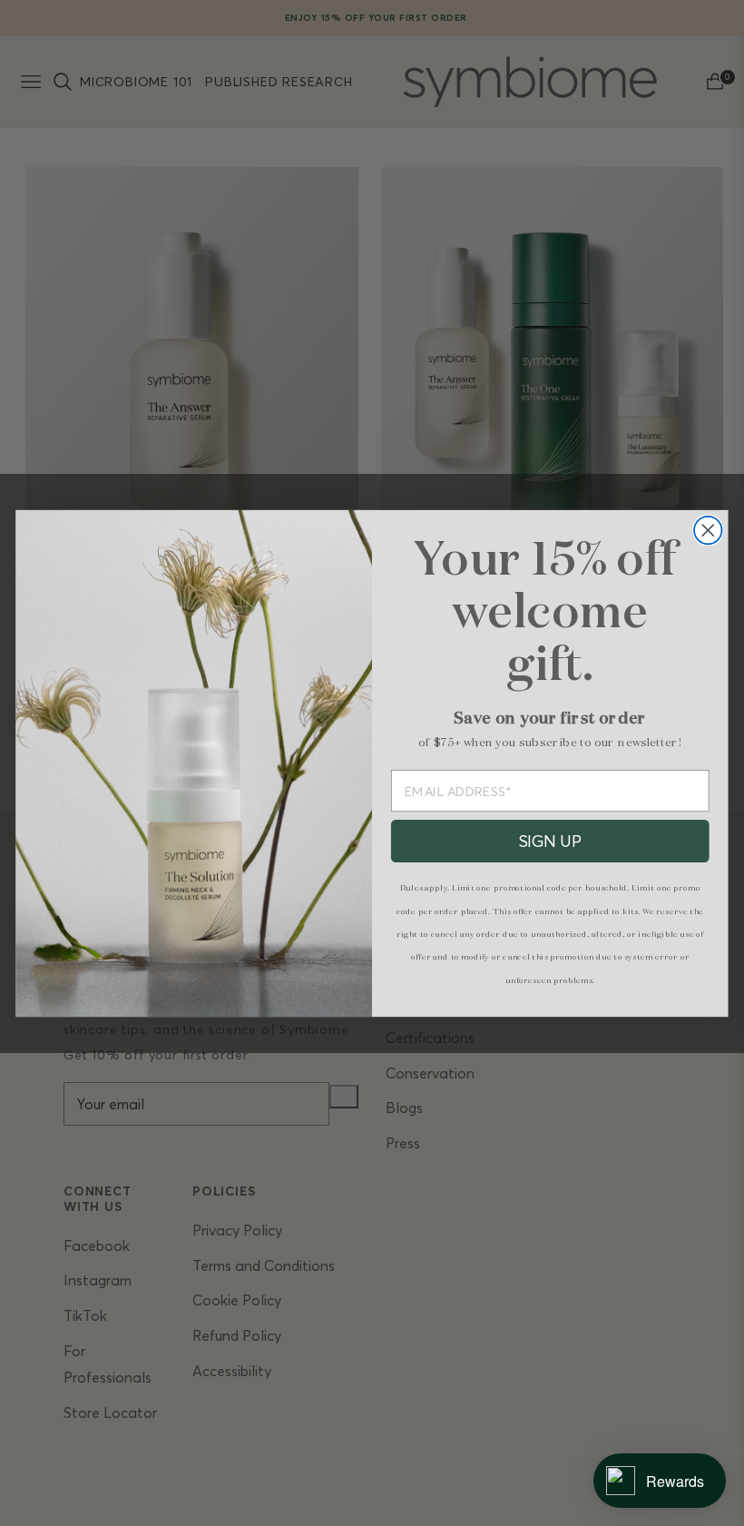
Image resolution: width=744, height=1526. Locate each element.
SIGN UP (550, 841)
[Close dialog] (708, 530)
